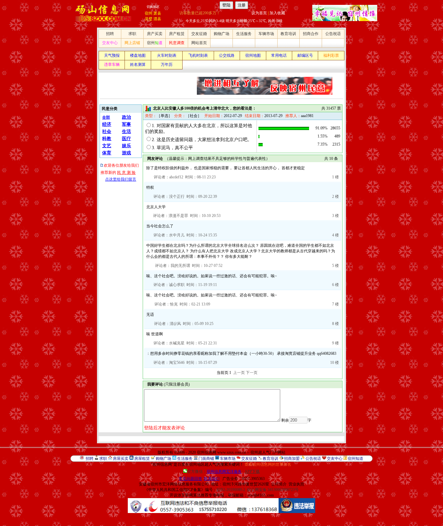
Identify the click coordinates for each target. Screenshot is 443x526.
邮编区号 (305, 55)
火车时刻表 (166, 55)
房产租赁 (177, 33)
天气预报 (112, 55)
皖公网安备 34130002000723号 (273, 489)
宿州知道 (355, 458)
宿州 (148, 13)
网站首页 (199, 43)
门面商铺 (206, 458)
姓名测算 (138, 64)
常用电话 (279, 55)
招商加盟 (292, 458)
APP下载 (252, 471)
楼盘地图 (138, 55)
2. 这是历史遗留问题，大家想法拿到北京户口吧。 (202, 139)
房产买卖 (154, 33)
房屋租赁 (142, 458)
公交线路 (226, 55)
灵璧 (148, 19)
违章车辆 (112, 64)
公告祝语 (333, 33)
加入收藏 (277, 13)
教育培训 (288, 33)
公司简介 (279, 484)
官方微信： (214, 471)
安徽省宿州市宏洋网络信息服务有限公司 (174, 484)
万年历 (167, 64)
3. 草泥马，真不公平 (172, 147)
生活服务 (244, 33)
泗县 (157, 19)
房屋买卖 (120, 458)
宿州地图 (253, 55)
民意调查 (177, 43)
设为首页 (259, 13)
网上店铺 (132, 43)
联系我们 (212, 478)
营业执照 (296, 484)
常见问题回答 (190, 478)
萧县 (157, 13)
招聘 (110, 33)
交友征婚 (199, 33)
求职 (132, 33)
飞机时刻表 (198, 55)
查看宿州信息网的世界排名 (268, 464)
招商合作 (310, 33)
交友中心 (110, 43)
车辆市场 (266, 33)
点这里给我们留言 (120, 179)
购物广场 (221, 33)
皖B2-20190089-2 (231, 489)
